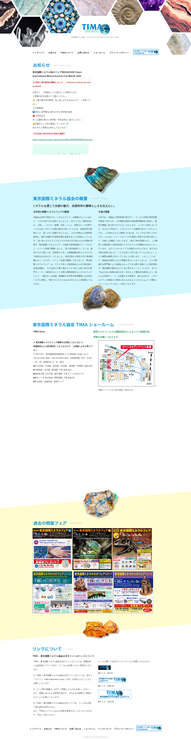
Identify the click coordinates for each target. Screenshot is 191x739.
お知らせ (52, 53)
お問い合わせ (83, 53)
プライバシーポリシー (119, 53)
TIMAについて (67, 53)
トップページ (38, 53)
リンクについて (105, 729)
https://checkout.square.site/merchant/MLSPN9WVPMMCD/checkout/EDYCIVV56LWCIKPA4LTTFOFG (78, 139)
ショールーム (99, 53)
